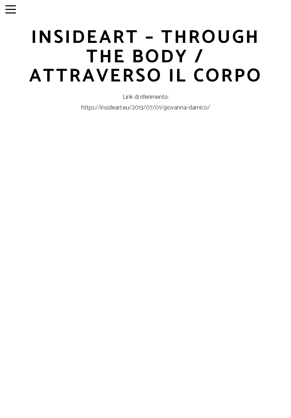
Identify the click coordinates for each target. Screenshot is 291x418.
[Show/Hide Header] (10, 10)
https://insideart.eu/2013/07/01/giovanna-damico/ (145, 107)
